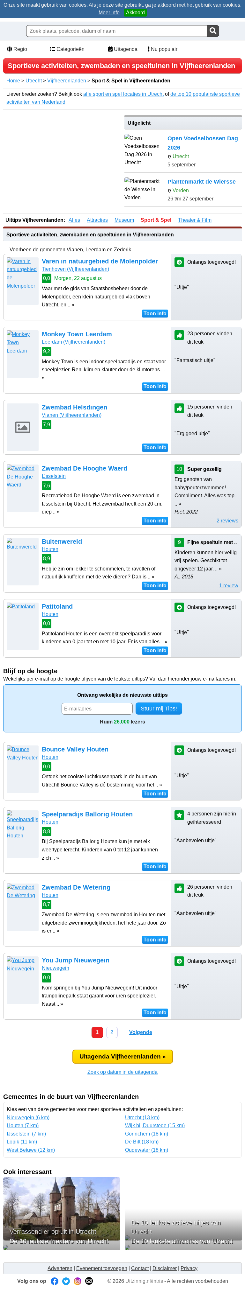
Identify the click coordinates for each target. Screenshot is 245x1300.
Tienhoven (75, 269)
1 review (228, 585)
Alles (74, 220)
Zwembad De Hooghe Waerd (84, 468)
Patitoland (57, 606)
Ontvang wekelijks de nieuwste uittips (122, 695)
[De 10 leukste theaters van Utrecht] (61, 1247)
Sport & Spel (156, 220)
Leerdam (73, 342)
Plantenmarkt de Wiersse (201, 181)
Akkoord (135, 12)
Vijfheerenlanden (66, 80)
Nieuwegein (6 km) (28, 1117)
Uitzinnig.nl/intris (144, 1281)
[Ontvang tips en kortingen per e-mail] (89, 1281)
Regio (19, 49)
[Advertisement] (61, 159)
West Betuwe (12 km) (31, 1150)
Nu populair (163, 49)
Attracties (97, 220)
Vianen (71, 415)
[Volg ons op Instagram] (77, 1281)
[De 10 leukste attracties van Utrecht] (183, 1247)
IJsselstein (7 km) (26, 1133)
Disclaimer (164, 1268)
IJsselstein (54, 476)
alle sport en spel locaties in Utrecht (123, 94)
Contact (140, 1268)
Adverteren (60, 1268)
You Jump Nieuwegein (75, 960)
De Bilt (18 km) (142, 1141)
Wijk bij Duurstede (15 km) (155, 1125)
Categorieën (70, 49)
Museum (124, 220)
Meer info (109, 12)
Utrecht (34, 80)
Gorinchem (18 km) (146, 1133)
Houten (50, 549)
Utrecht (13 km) (142, 1117)
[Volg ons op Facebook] (54, 1281)
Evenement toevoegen (101, 1268)
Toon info (155, 313)
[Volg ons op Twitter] (66, 1281)
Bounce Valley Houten (75, 749)
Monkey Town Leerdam (77, 334)
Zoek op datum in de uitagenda (122, 1072)
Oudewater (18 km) (146, 1150)
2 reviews (227, 520)
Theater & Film (195, 220)
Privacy (189, 1268)
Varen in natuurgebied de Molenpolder (100, 261)
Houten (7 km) (23, 1125)
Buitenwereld (62, 541)
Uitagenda (125, 49)
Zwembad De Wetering (76, 887)
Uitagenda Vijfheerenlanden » (122, 1056)
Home (13, 80)
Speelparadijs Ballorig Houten (87, 814)
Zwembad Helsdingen (74, 407)
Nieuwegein (55, 968)
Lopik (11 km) (22, 1141)
